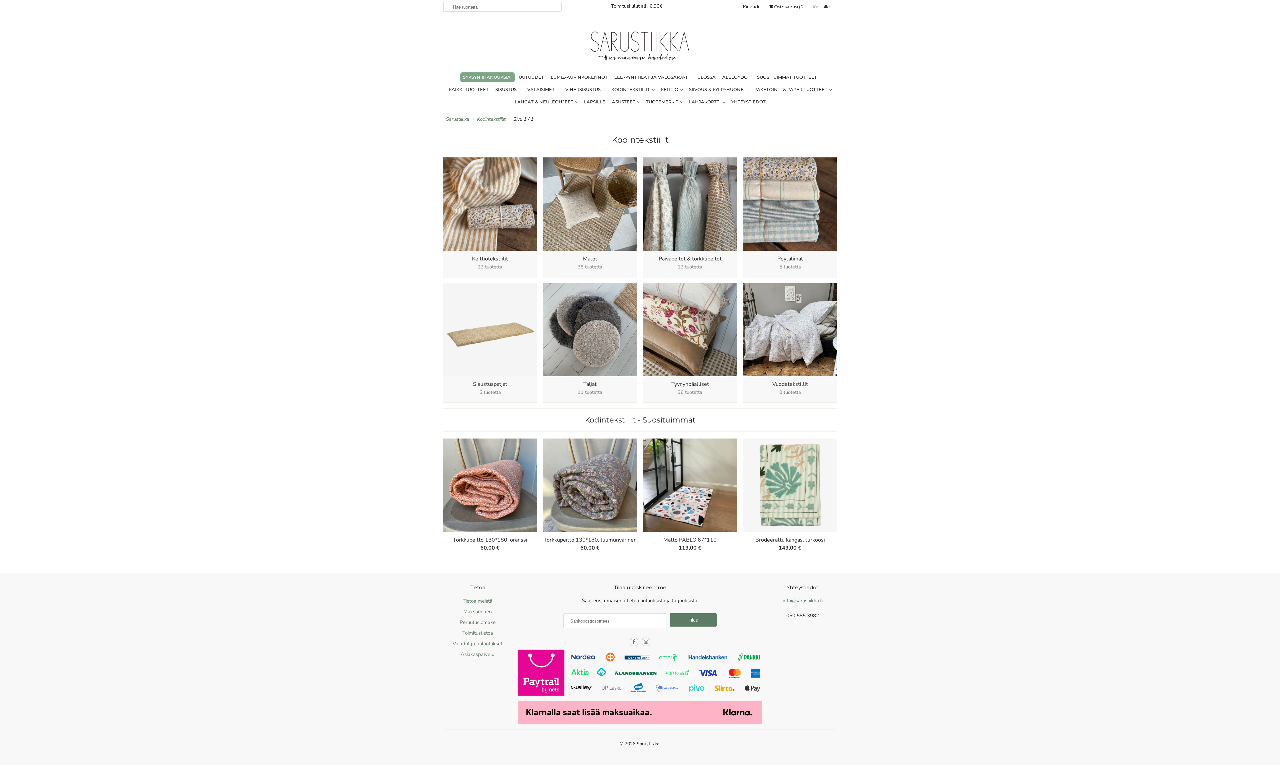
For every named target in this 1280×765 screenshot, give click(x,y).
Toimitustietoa (477, 633)
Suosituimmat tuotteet (787, 77)
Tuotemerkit (663, 101)
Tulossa (705, 77)
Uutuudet (531, 77)
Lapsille (594, 101)
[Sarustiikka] (640, 47)
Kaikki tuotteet (469, 89)
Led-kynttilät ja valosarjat (651, 77)
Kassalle (821, 6)
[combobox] (502, 7)
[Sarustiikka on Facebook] (634, 642)
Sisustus (506, 89)
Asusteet (624, 101)
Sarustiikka (648, 744)
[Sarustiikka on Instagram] (646, 642)
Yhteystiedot (748, 101)
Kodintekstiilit (631, 89)
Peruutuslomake (478, 622)
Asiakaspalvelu (477, 654)
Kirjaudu (752, 6)
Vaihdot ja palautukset (477, 643)
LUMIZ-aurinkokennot (579, 77)
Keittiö (670, 89)
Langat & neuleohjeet (545, 101)
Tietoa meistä (477, 601)
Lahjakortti (705, 101)
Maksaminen (477, 611)
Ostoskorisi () (789, 6)
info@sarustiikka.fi (803, 600)
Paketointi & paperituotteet (791, 89)
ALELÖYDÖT (736, 77)
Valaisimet (541, 89)
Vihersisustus (583, 89)
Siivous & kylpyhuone (717, 89)
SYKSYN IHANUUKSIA (487, 77)
